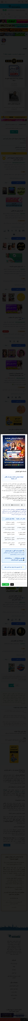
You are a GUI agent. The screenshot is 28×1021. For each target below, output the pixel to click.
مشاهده (6, 584)
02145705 (17, 558)
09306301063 (14, 560)
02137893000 (8, 558)
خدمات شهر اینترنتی (21, 472)
